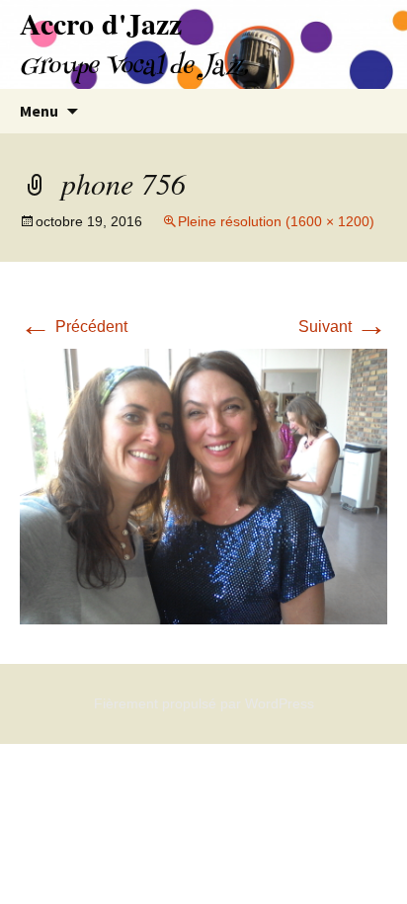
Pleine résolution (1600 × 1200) (276, 221)
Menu (39, 111)
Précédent (73, 326)
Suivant (342, 326)
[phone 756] (203, 485)
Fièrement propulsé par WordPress (204, 703)
